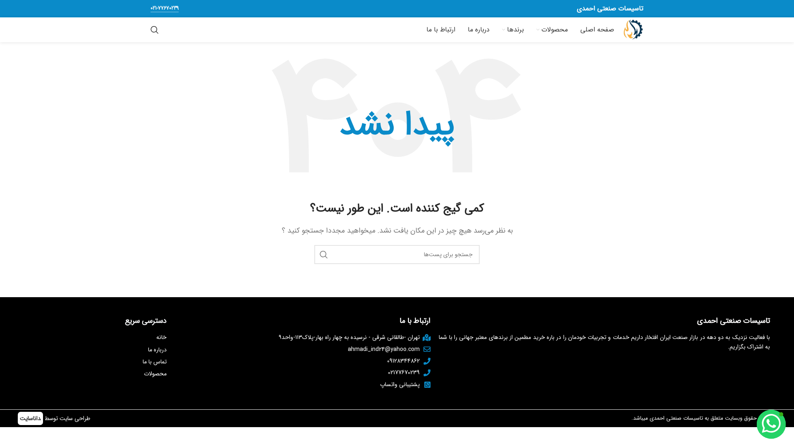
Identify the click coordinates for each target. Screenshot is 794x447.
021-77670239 (165, 8)
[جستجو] (154, 30)
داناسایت (30, 418)
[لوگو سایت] (632, 29)
